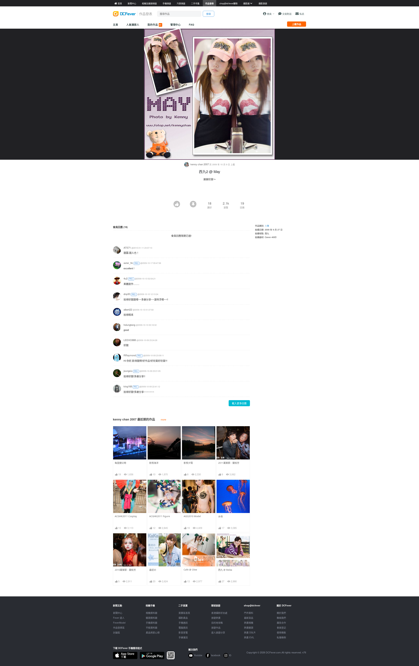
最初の (152, 569)
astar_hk (128, 263)
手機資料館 (151, 622)
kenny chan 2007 (200, 164)
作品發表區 (119, 627)
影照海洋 (153, 462)
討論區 (116, 632)
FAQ (191, 24)
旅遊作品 (215, 627)
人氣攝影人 (132, 24)
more (163, 419)
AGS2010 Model (192, 516)
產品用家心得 (153, 632)
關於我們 (281, 612)
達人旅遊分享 (218, 632)
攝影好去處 (219, 612)
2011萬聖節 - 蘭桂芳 (228, 462)
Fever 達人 (118, 617)
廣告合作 (281, 622)
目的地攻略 (217, 622)
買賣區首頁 (184, 612)
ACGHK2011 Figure (159, 516)
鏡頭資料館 (151, 617)
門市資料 (248, 612)
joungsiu (128, 370)
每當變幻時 (120, 462)
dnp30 (127, 294)
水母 (220, 516)
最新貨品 (248, 617)
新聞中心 (117, 612)
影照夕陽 (188, 462)
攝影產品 (183, 617)
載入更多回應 (239, 403)
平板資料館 (151, 627)
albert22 (128, 309)
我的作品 (154, 24)
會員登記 (281, 627)
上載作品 (296, 24)
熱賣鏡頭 (248, 627)
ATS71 (127, 247)
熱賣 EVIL (249, 637)
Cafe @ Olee (190, 569)
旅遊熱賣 (215, 617)
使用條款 (281, 632)
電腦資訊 (183, 627)
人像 (267, 225)
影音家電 (183, 632)
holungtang (129, 324)
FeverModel (119, 622)
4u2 (126, 278)
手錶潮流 (183, 637)
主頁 (115, 24)
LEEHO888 (130, 340)
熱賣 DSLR (249, 632)
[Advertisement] (209, 191)
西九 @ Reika (225, 569)
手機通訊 (183, 622)
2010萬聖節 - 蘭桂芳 (125, 569)
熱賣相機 (248, 622)
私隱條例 (281, 637)
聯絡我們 (281, 617)
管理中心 (175, 24)
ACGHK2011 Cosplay (126, 516)
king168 (128, 386)
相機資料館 (151, 612)
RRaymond (130, 355)
